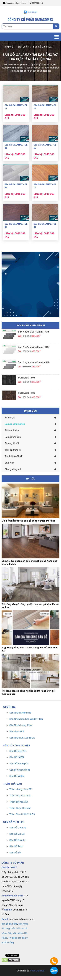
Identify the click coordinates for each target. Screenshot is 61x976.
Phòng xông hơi (13, 469)
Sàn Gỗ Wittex (16, 775)
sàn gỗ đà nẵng (9, 923)
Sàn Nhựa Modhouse (20, 712)
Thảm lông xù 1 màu (19, 795)
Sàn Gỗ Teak (16, 846)
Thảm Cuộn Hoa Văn (20, 808)
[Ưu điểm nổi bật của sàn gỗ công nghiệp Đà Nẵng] (30, 501)
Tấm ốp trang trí (13, 449)
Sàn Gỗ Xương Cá (18, 763)
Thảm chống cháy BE (20, 789)
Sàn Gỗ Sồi (15, 852)
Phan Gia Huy (37, 970)
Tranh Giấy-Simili (13, 456)
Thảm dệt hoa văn (18, 801)
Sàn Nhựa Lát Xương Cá (22, 737)
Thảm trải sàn (12, 430)
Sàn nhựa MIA (16, 731)
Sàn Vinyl (9, 462)
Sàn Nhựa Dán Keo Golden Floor (26, 718)
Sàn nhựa (10, 417)
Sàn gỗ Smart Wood (19, 769)
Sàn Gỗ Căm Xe (17, 827)
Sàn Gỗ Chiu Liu (17, 840)
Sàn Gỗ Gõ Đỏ (17, 833)
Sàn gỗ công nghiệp (15, 423)
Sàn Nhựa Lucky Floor (20, 725)
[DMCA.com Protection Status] (11, 959)
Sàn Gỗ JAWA (16, 757)
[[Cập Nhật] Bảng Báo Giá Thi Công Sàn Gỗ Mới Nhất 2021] (30, 627)
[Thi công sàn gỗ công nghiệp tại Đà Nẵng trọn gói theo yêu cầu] (30, 671)
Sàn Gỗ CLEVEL (18, 750)
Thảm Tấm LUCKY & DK (22, 814)
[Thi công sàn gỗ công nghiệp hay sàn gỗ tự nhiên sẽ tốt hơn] (30, 584)
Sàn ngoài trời (12, 443)
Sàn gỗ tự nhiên (13, 436)
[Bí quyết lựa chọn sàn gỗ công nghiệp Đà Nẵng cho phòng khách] (30, 541)
